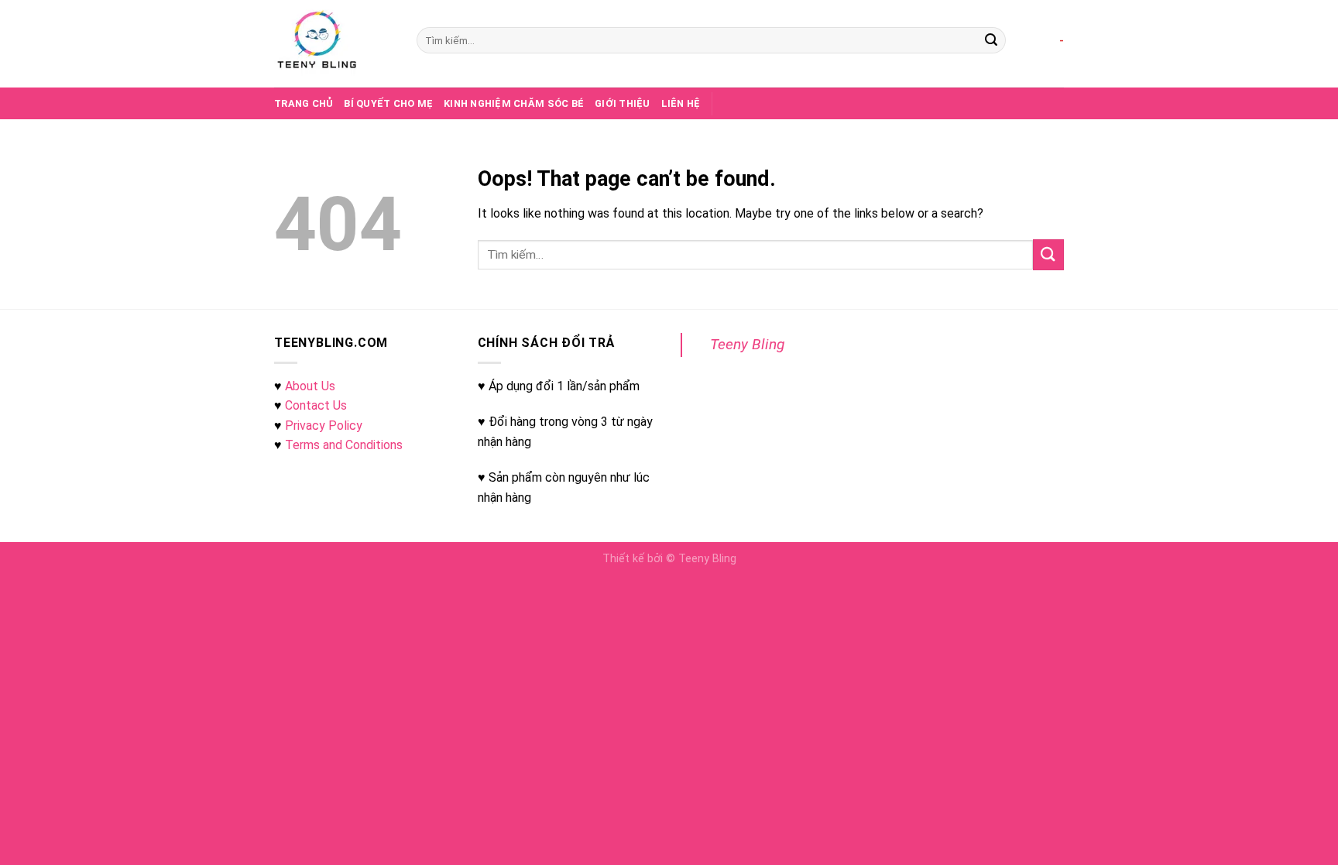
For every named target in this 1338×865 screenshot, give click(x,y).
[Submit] (991, 40)
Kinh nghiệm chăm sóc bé (514, 103)
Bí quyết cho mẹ (388, 103)
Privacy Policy (323, 425)
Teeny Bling (747, 344)
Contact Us (316, 405)
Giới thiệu (622, 103)
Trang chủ (303, 103)
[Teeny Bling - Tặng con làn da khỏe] (333, 44)
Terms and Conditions (344, 445)
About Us (310, 386)
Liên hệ (681, 103)
